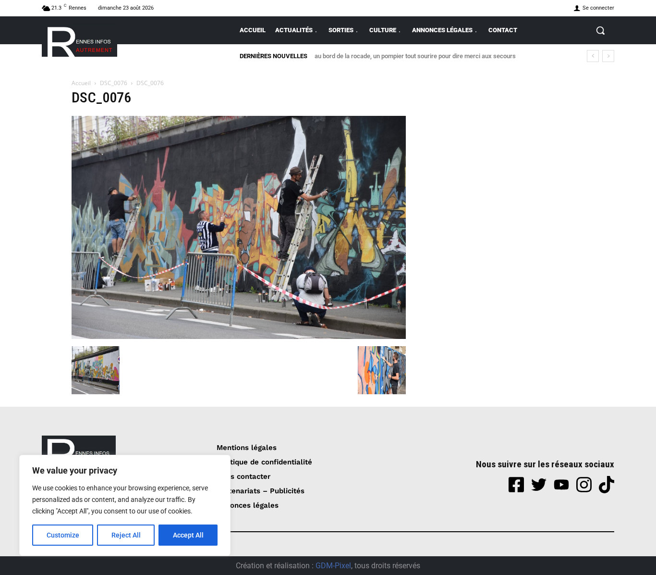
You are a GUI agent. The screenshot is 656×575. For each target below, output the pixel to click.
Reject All (126, 535)
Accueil (81, 83)
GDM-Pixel (333, 565)
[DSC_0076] (239, 336)
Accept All (188, 535)
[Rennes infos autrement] (79, 40)
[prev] (593, 56)
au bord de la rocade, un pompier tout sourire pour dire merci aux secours (415, 56)
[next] (608, 56)
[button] (600, 30)
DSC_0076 (113, 83)
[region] (125, 505)
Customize (63, 535)
